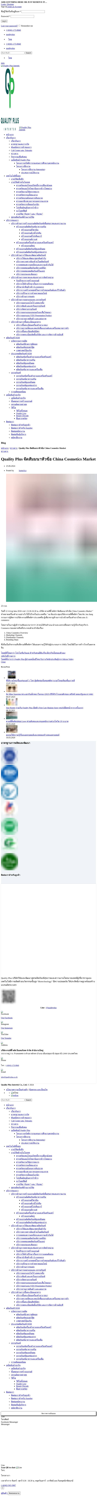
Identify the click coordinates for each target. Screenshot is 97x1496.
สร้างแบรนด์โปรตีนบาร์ (31, 236)
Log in (4, 21)
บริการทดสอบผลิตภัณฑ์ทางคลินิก (31, 268)
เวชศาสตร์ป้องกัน (24, 350)
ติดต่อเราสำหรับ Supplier (21, 428)
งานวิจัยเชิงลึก (17, 179)
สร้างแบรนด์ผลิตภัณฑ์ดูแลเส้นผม (30, 249)
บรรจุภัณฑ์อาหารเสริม (26, 379)
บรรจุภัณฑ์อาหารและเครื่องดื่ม (30, 388)
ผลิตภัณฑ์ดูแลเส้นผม (25, 363)
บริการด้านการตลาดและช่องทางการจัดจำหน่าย (32, 277)
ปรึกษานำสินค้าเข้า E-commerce (30, 287)
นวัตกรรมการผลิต (19, 341)
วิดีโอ (13, 407)
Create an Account (14, 7)
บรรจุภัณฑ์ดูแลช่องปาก (26, 385)
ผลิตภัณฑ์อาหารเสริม (25, 360)
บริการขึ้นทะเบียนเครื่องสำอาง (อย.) (32, 325)
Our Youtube (6, 1038)
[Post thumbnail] (11, 678)
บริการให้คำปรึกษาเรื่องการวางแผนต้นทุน (34, 284)
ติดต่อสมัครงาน (18, 431)
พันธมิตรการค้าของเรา (21, 147)
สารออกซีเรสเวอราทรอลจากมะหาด (32, 201)
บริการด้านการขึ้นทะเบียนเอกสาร (26, 322)
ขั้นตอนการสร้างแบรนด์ (21, 401)
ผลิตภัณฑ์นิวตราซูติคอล (26, 344)
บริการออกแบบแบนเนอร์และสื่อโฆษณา (33, 312)
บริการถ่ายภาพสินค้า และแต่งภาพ (31, 319)
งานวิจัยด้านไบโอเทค (20, 182)
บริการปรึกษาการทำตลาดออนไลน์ (31, 293)
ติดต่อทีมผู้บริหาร (18, 434)
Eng (16, 1095)
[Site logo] (10, 66)
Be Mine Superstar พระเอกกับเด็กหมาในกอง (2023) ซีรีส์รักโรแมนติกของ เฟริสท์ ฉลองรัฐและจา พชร (49, 694)
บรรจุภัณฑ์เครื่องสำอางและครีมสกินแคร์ (34, 376)
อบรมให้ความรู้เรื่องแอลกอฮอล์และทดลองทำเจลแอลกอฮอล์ (32, 735)
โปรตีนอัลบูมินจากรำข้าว (27, 207)
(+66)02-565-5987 (8, 1485)
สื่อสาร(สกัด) (21, 418)
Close (3, 662)
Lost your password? (9, 26)
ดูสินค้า (4, 1493)
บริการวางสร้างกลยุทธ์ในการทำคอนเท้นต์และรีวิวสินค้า (41, 290)
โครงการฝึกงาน (23, 166)
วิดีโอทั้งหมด (21, 411)
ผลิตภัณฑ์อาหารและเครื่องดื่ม (29, 369)
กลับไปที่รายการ (8, 656)
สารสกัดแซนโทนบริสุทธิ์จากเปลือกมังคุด (34, 185)
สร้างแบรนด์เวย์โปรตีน (31, 233)
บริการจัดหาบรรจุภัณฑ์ (26, 309)
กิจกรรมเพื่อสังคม (19, 157)
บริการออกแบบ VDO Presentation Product (34, 315)
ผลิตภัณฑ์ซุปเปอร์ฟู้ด (25, 347)
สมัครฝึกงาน (16, 437)
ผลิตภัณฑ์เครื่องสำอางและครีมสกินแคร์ (33, 357)
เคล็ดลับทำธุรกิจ (18, 398)
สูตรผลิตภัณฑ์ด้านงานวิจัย (22, 217)
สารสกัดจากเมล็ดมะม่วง (27, 195)
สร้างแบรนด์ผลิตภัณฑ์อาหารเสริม (31, 227)
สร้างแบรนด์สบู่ (28, 246)
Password (5, 16)
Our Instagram (7, 1028)
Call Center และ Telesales (21, 150)
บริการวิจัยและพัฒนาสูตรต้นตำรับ (31, 258)
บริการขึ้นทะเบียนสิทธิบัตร (27, 331)
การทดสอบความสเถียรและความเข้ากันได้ (34, 265)
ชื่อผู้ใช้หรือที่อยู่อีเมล (11, 11)
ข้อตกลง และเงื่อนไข (38, 1090)
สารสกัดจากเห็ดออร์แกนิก (27, 204)
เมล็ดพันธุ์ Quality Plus (20, 160)
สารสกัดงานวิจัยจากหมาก (27, 192)
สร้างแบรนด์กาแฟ (29, 239)
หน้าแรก (5, 448)
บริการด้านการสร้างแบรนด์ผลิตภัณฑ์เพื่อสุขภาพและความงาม (38, 223)
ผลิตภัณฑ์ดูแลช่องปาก (26, 366)
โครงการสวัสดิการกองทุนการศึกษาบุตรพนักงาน (37, 163)
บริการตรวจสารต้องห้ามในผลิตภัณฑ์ (32, 261)
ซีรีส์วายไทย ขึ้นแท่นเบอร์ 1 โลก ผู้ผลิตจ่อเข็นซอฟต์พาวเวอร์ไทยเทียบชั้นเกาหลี (40, 680)
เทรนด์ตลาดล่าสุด (19, 404)
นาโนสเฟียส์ (21, 211)
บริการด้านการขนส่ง (25, 296)
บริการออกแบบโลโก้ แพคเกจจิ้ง (30, 303)
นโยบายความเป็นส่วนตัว (17, 1090)
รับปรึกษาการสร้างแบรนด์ (27, 280)
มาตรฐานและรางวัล (20, 144)
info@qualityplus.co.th (9, 1077)
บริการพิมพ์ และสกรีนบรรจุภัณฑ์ (30, 306)
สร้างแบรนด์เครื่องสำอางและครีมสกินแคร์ (35, 242)
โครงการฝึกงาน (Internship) (33, 169)
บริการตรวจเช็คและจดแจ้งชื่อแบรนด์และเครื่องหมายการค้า (42, 328)
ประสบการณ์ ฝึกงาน (30, 173)
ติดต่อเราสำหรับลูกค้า (20, 425)
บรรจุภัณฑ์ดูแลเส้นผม (25, 382)
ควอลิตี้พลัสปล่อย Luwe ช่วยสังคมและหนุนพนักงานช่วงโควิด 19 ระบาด (37, 721)
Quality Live (21, 413)
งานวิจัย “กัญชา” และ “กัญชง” (29, 214)
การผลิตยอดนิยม (18, 392)
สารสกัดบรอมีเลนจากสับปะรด (29, 198)
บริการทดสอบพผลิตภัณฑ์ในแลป (30, 271)
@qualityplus (51, 1008)
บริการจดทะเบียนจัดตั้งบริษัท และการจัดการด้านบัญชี (39, 334)
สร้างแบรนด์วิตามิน (29, 230)
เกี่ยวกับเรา (16, 141)
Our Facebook (7, 1018)
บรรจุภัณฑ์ (16, 373)
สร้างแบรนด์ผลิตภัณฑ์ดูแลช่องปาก (31, 252)
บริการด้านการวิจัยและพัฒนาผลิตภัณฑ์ (28, 255)
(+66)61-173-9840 (12, 1065)
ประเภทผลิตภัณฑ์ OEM (21, 354)
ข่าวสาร (14, 154)
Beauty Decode (22, 416)
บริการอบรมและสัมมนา (26, 274)
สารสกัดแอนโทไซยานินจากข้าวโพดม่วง (34, 188)
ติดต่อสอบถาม (14, 1493)
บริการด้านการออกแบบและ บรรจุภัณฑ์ (28, 300)
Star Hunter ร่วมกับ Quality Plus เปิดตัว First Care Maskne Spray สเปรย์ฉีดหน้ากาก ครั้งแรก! (44, 708)
